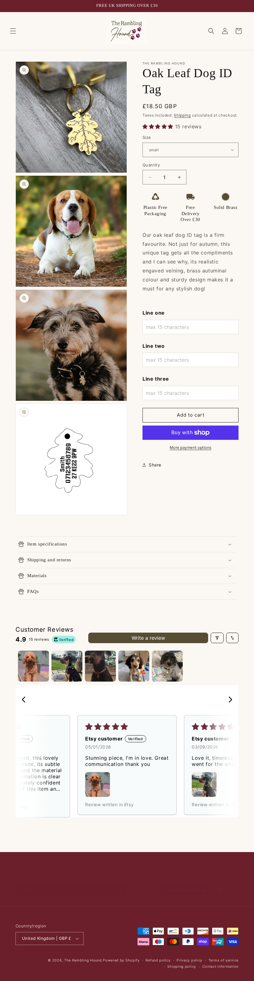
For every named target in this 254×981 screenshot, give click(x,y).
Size (146, 137)
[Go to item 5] (167, 666)
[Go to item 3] (100, 666)
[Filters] (217, 638)
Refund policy (158, 960)
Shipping (182, 115)
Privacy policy (189, 960)
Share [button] (155, 464)
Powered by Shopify (121, 960)
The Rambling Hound (83, 960)
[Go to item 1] (33, 666)
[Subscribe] (120, 889)
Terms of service (223, 960)
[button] (13, 31)
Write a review (148, 638)
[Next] (228, 700)
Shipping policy (181, 966)
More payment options (191, 447)
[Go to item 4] (133, 666)
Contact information (220, 966)
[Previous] (25, 700)
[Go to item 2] (66, 666)
